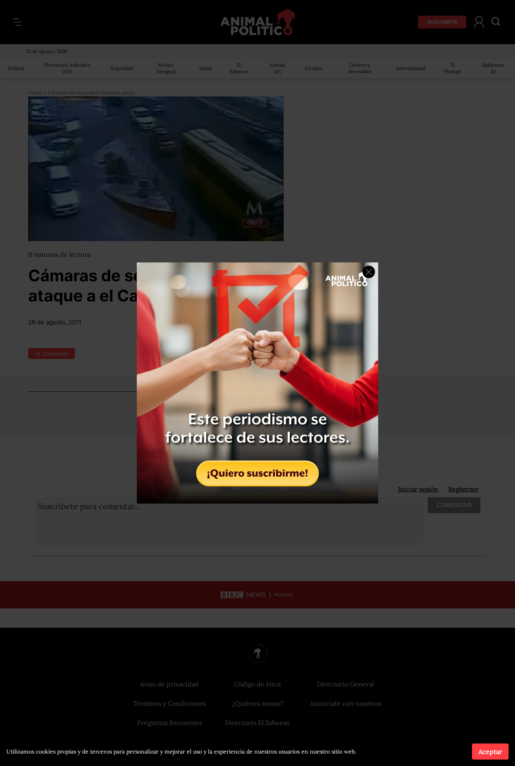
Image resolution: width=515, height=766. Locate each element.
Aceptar (490, 752)
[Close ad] (369, 272)
